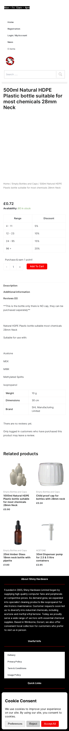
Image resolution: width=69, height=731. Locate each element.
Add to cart (37, 266)
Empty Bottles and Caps (25, 183)
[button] (34, 83)
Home (11, 22)
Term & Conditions (17, 668)
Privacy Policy (15, 661)
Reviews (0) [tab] (10, 298)
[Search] (60, 74)
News (10, 42)
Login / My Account (17, 35)
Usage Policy (14, 675)
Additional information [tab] (16, 291)
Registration (14, 29)
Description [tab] (10, 285)
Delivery (11, 655)
